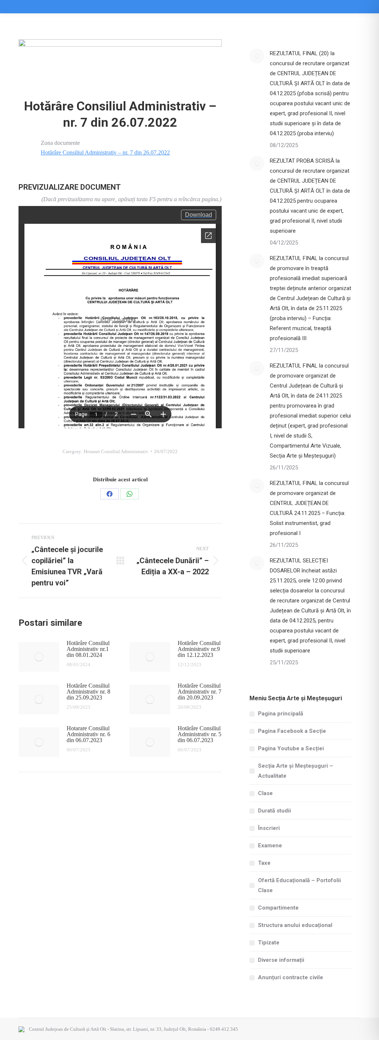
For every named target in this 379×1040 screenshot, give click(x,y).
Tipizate (268, 942)
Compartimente (278, 907)
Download (198, 215)
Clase (265, 793)
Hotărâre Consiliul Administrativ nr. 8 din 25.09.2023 (88, 692)
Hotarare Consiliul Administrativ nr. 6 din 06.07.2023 (88, 734)
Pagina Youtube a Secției (291, 748)
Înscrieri (269, 828)
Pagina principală (280, 713)
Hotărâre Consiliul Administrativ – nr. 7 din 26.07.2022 (105, 152)
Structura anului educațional (295, 925)
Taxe (264, 863)
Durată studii (274, 810)
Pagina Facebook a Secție (292, 731)
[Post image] (39, 657)
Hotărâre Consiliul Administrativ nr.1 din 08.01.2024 (88, 649)
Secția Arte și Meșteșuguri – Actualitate (295, 770)
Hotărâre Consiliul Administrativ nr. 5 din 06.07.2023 (199, 734)
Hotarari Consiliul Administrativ (116, 451)
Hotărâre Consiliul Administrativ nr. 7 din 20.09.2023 (199, 692)
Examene (270, 845)
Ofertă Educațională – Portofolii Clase (299, 885)
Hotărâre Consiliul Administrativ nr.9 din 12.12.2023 (199, 649)
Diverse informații (281, 960)
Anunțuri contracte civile (290, 977)
